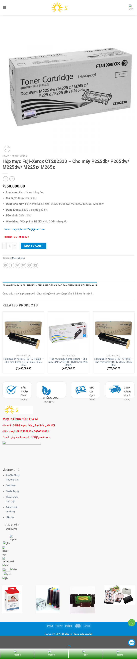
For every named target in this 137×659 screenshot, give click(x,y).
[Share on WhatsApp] (5, 265)
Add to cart (33, 245)
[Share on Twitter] (17, 265)
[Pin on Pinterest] (29, 265)
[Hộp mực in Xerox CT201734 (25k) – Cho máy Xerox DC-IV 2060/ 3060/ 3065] (23, 332)
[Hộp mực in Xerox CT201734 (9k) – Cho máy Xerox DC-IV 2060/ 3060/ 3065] (113, 332)
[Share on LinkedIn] (35, 265)
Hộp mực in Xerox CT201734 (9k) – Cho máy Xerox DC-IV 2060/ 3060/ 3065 (113, 362)
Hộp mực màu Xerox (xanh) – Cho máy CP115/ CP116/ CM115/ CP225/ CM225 (68, 362)
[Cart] (131, 7)
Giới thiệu (11, 485)
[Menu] (5, 7)
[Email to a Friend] (23, 265)
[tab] (50, 285)
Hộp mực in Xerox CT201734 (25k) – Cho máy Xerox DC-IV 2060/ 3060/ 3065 (23, 362)
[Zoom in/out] (13, 639)
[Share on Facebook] (11, 265)
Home (6, 156)
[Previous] (2, 343)
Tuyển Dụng (12, 491)
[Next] (134, 343)
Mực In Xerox (19, 156)
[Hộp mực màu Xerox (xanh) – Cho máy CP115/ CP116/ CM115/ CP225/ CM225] (68, 332)
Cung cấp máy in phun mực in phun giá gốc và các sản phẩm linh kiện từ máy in (50, 285)
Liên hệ (10, 517)
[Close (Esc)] (3, 639)
